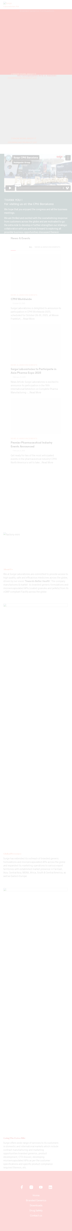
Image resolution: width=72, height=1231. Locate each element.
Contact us (36, 1215)
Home (36, 1195)
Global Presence (12, 853)
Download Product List (23, 78)
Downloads (36, 1205)
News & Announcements (47, 247)
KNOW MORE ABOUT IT (24, 138)
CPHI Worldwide (21, 299)
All (30, 247)
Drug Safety (36, 1210)
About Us (8, 569)
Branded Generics (36, 1200)
